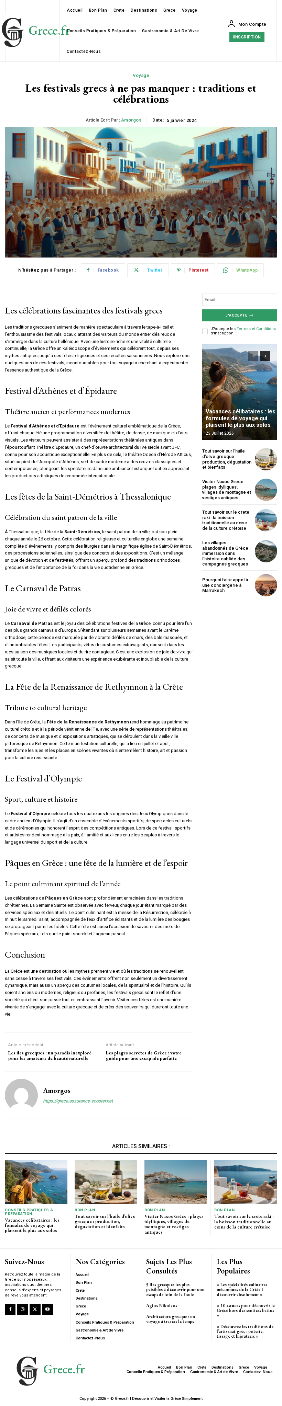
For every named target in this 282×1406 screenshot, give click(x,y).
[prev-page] (253, 356)
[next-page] (265, 356)
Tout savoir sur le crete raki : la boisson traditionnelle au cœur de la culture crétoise (225, 520)
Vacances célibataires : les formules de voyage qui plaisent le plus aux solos (240, 418)
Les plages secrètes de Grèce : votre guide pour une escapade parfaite (144, 1056)
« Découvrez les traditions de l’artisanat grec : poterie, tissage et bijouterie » (245, 1331)
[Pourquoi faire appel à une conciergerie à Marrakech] (266, 585)
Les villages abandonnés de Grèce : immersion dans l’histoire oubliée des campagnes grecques (226, 553)
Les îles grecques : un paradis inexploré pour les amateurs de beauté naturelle (49, 1056)
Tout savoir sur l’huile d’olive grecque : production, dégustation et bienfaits (226, 459)
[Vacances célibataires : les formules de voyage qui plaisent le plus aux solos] (239, 392)
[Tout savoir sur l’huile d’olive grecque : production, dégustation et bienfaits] (266, 459)
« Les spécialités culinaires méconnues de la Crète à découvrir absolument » (242, 1290)
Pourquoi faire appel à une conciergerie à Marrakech (225, 585)
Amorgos (131, 120)
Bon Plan (85, 1210)
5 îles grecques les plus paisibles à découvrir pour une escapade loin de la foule (175, 1290)
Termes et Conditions (256, 329)
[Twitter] (35, 1309)
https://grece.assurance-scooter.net (78, 1101)
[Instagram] (22, 1309)
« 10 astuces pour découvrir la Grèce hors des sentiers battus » (246, 1310)
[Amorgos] (21, 1095)
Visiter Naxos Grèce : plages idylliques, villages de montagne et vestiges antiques (226, 489)
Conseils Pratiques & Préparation (29, 1212)
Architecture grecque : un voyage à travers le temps (170, 1319)
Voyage (141, 75)
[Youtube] (47, 1309)
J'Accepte (237, 315)
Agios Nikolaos (161, 1305)
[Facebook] (10, 1309)
